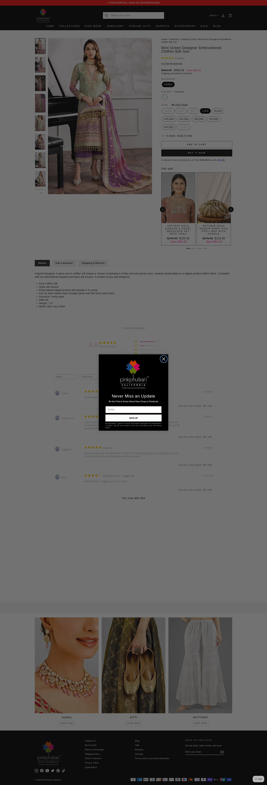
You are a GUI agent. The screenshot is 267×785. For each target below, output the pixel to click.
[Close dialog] (163, 358)
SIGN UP (133, 418)
